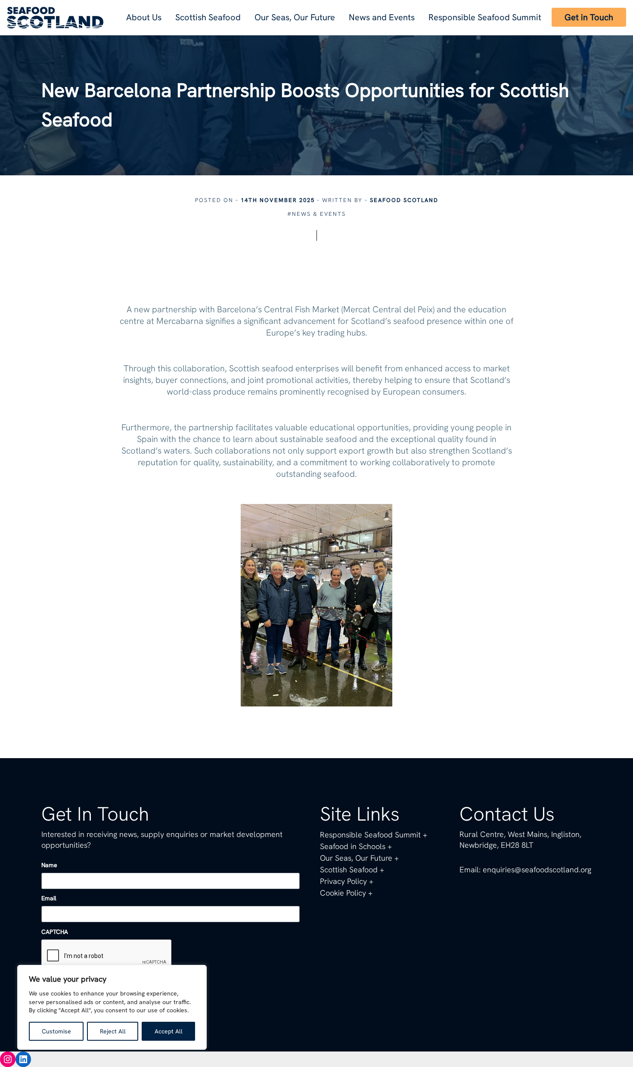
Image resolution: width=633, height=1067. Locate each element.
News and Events (382, 17)
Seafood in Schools (352, 846)
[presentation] (106, 956)
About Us (143, 17)
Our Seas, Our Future (294, 17)
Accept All (169, 1031)
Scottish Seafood (208, 17)
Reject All (113, 1031)
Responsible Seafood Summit (484, 17)
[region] (112, 1007)
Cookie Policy (343, 893)
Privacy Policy (343, 881)
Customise (56, 1031)
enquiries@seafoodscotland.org (537, 869)
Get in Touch (589, 17)
